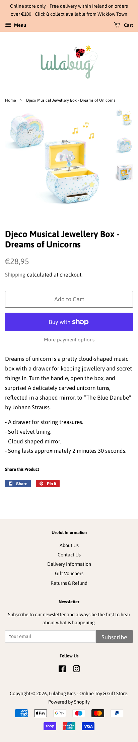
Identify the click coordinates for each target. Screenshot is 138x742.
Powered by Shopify (69, 702)
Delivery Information (69, 564)
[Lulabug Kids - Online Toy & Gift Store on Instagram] (76, 670)
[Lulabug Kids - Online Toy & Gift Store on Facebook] (62, 670)
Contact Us (69, 554)
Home (10, 100)
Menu (19, 25)
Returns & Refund (69, 583)
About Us (69, 545)
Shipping (15, 275)
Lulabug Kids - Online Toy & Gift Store (88, 693)
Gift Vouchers (69, 573)
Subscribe (114, 637)
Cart (128, 25)
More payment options (69, 339)
